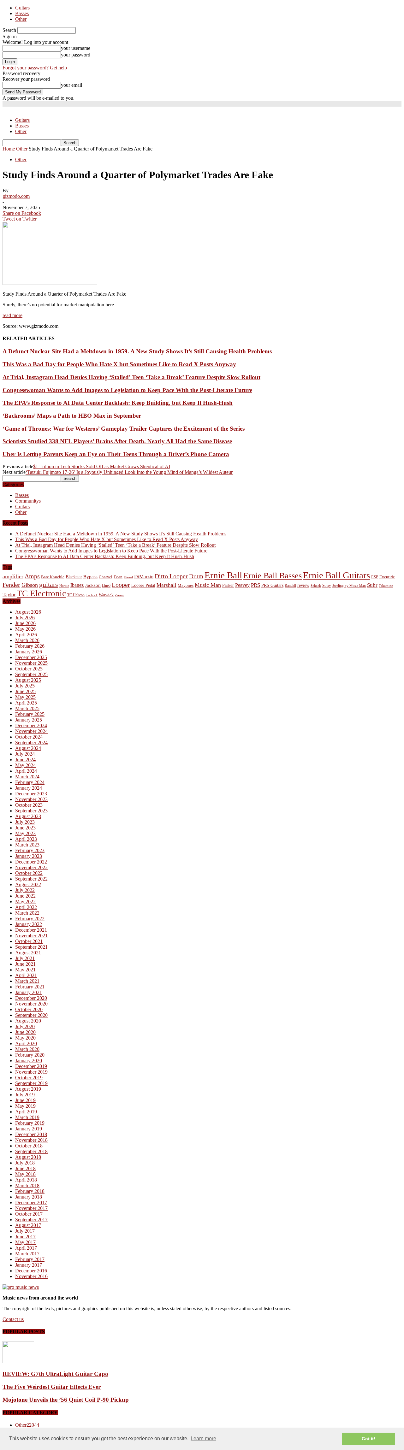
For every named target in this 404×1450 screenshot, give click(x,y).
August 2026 (28, 612)
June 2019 (25, 1100)
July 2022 (25, 890)
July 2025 (25, 685)
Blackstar (74, 577)
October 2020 (29, 1009)
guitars (48, 584)
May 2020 (25, 1037)
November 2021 (31, 935)
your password (75, 54)
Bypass (90, 576)
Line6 (106, 585)
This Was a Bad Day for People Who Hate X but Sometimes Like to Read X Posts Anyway (119, 364)
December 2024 (31, 725)
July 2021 (25, 958)
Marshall (166, 585)
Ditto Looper (171, 576)
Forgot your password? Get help (35, 67)
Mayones (185, 585)
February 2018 (30, 1191)
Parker (228, 585)
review (303, 585)
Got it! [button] (368, 1438)
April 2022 (26, 907)
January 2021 (28, 992)
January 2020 (28, 1060)
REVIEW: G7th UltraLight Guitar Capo (55, 1373)
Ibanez (77, 585)
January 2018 (28, 1196)
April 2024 (26, 771)
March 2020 (27, 1049)
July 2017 (25, 1231)
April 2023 (26, 839)
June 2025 (25, 691)
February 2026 (30, 646)
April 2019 (26, 1111)
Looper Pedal (143, 585)
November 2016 (31, 1276)
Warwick (106, 595)
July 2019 (25, 1094)
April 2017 (26, 1248)
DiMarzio (143, 576)
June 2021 (25, 964)
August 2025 (28, 680)
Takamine (386, 585)
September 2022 (31, 878)
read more (12, 315)
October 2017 (29, 1214)
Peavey (242, 585)
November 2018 (31, 1140)
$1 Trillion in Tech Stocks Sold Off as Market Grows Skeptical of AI (101, 466)
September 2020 (31, 1015)
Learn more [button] (203, 1438)
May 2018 (25, 1174)
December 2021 (31, 930)
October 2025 (29, 668)
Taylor (9, 594)
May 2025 (25, 697)
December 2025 (31, 657)
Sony (326, 585)
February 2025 (30, 714)
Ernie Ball (223, 575)
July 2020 (25, 1026)
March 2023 (27, 844)
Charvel (105, 577)
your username (75, 48)
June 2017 (25, 1236)
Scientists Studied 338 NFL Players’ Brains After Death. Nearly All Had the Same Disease (117, 441)
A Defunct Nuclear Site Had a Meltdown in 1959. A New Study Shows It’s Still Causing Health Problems (137, 351)
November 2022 (31, 867)
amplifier (13, 576)
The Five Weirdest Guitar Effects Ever (52, 1386)
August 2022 (28, 884)
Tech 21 (92, 595)
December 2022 (31, 861)
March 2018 (27, 1185)
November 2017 (31, 1208)
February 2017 (30, 1259)
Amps (32, 576)
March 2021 (27, 981)
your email (71, 85)
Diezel (128, 577)
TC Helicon (76, 595)
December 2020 (31, 998)
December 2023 (31, 793)
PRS (255, 585)
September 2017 (31, 1219)
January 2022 (28, 924)
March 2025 (27, 708)
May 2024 (25, 765)
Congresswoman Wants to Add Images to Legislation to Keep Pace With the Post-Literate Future (127, 390)
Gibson (29, 585)
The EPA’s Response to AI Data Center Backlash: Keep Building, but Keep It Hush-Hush (118, 402)
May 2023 (25, 833)
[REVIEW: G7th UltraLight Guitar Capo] (18, 1361)
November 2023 (31, 799)
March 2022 (27, 913)
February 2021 (30, 986)
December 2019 (31, 1066)
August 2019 (28, 1089)
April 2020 (26, 1043)
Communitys (28, 501)
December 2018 (31, 1134)
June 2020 (25, 1032)
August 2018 (28, 1157)
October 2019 (29, 1077)
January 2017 (28, 1265)
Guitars (22, 7)
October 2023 (29, 805)
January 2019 (28, 1128)
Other (21, 19)
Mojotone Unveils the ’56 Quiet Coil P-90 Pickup (66, 1399)
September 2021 (31, 947)
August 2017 (28, 1225)
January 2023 (28, 856)
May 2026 (25, 629)
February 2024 (30, 782)
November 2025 (31, 663)
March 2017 (27, 1253)
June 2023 (25, 827)
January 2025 (28, 719)
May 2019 (25, 1106)
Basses (22, 13)
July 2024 (25, 754)
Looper (121, 584)
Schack (316, 585)
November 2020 (31, 1003)
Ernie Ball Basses (272, 575)
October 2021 (29, 941)
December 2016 (31, 1270)
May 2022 (25, 901)
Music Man (208, 585)
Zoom (119, 595)
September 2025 (31, 674)
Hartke (64, 585)
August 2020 (28, 1020)
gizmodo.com (16, 196)
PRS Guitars (272, 585)
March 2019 (27, 1117)
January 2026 (28, 651)
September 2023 (31, 810)
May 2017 (25, 1242)
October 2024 (29, 737)
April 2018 (26, 1179)
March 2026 (27, 640)
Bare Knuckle (52, 577)
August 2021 (28, 952)
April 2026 (26, 634)
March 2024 (27, 776)
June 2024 (25, 759)
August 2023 (28, 816)
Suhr (372, 585)
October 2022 (29, 873)
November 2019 (31, 1072)
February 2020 (30, 1055)
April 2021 (26, 975)
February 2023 (30, 850)
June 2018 (25, 1168)
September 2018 (31, 1151)
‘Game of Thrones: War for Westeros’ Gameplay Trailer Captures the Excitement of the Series (124, 428)
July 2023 (25, 822)
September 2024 (31, 742)
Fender (11, 584)
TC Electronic (41, 593)
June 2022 (25, 896)
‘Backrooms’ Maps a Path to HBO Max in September (72, 415)
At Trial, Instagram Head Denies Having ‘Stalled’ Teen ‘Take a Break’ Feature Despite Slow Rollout (131, 377)
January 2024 (28, 788)
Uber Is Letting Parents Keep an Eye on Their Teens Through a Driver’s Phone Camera (116, 454)
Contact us (13, 1319)
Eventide (387, 577)
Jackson (93, 585)
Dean (118, 577)
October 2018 (29, 1145)
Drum (196, 576)
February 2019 (30, 1123)
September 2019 (31, 1083)
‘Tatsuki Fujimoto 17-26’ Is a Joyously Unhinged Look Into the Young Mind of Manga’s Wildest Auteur (129, 472)
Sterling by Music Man (349, 585)
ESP (374, 577)
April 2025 (26, 702)
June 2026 (25, 623)
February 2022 (30, 918)
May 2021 (25, 969)
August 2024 (28, 748)
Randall (290, 585)
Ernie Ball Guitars (336, 575)
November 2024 (31, 731)
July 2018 (25, 1162)
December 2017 (31, 1202)
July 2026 (25, 617)
